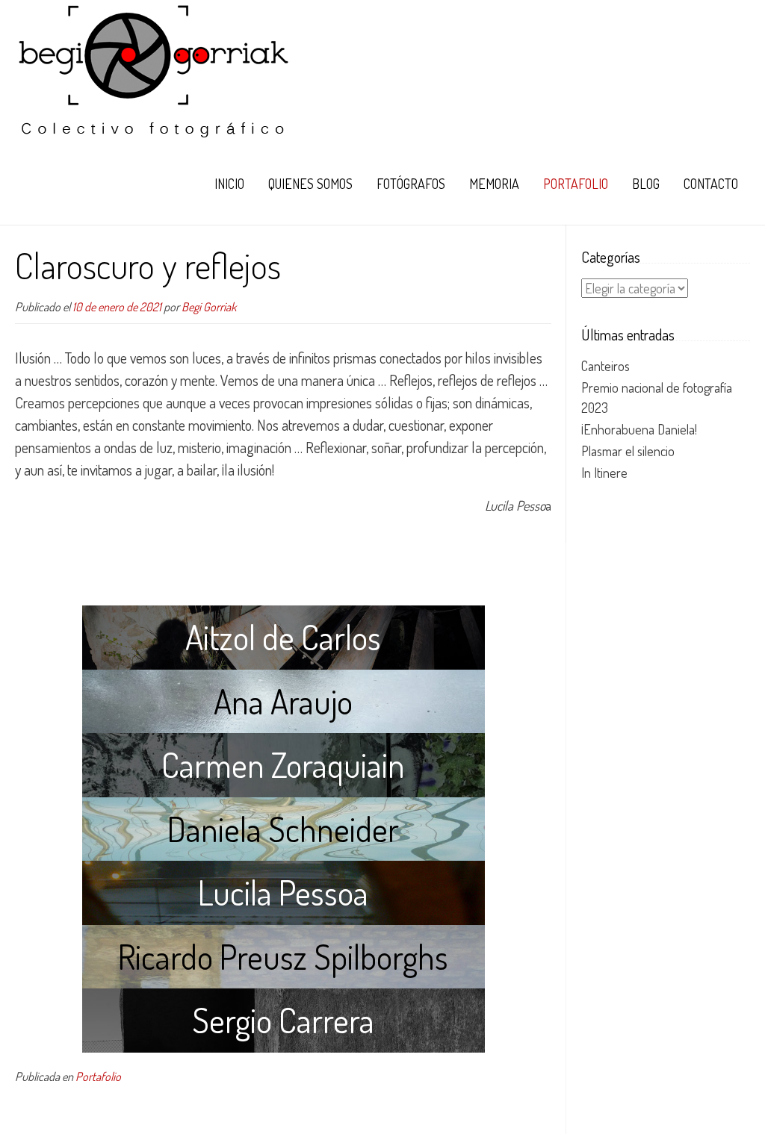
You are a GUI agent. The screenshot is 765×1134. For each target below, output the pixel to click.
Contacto (711, 183)
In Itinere (604, 472)
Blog (646, 183)
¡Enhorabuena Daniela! (639, 429)
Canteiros (605, 366)
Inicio (229, 183)
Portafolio (575, 183)
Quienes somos (310, 183)
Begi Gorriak (209, 306)
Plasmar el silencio (628, 451)
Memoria (494, 183)
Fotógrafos (411, 183)
